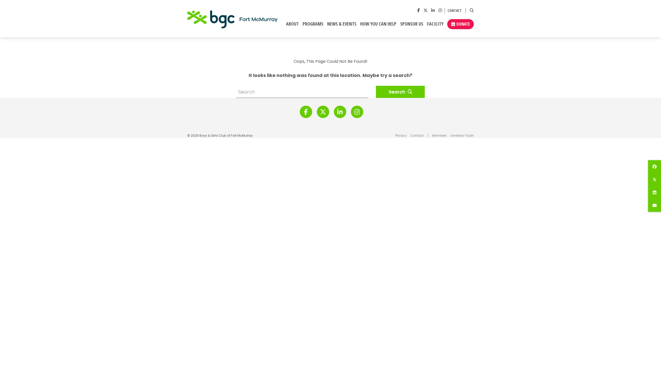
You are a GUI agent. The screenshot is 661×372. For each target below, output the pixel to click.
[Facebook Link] (418, 10)
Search (397, 92)
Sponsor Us (411, 24)
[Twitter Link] (425, 10)
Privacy (401, 135)
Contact (454, 11)
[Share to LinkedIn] (654, 192)
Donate (463, 24)
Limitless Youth (462, 135)
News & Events (341, 24)
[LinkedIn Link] (433, 10)
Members (439, 135)
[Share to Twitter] (654, 179)
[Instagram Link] (440, 10)
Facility (435, 24)
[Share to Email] (654, 205)
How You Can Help (378, 24)
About (292, 24)
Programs (313, 24)
